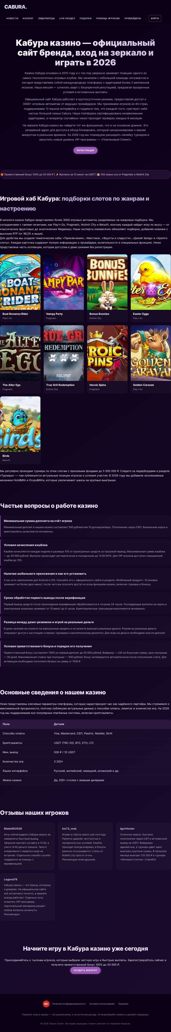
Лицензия (123, 1004)
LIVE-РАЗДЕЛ (67, 18)
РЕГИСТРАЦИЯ (85, 150)
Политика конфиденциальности (69, 1004)
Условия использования (102, 1004)
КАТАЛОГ (28, 18)
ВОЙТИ (155, 18)
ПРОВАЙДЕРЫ (132, 18)
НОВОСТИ (12, 18)
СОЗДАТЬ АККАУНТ (86, 970)
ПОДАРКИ (85, 18)
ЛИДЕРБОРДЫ (46, 18)
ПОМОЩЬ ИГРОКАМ (108, 18)
